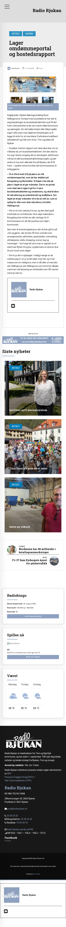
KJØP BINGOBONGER (33, 616)
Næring (29, 33)
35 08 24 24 (26, 819)
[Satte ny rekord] (33, 505)
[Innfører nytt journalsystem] (33, 388)
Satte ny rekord (19, 527)
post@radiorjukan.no (17, 808)
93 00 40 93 (22, 822)
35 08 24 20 (12, 815)
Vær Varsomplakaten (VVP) (18, 780)
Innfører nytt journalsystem (28, 410)
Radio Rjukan (47, 10)
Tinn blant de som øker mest (28, 468)
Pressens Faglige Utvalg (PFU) (19, 777)
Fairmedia (36, 874)
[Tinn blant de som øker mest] (33, 446)
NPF (9, 773)
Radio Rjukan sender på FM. (20, 829)
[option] (33, 90)
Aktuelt (16, 33)
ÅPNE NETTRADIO (33, 657)
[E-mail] (13, 306)
